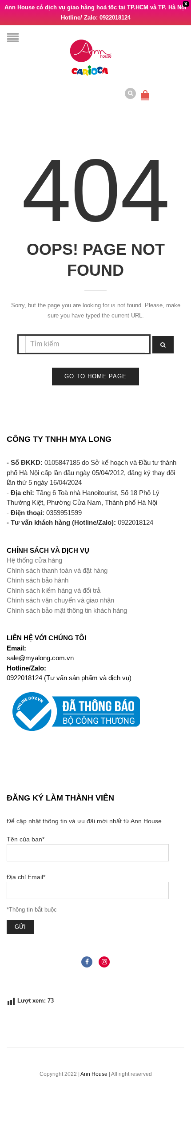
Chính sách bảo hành (37, 580)
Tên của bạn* (25, 839)
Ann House (93, 1074)
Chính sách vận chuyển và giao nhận (60, 600)
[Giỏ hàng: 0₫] (145, 90)
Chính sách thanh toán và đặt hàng (57, 570)
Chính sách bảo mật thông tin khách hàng (67, 610)
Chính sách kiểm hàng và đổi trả (53, 590)
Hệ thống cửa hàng (34, 560)
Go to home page (95, 376)
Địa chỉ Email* (26, 876)
